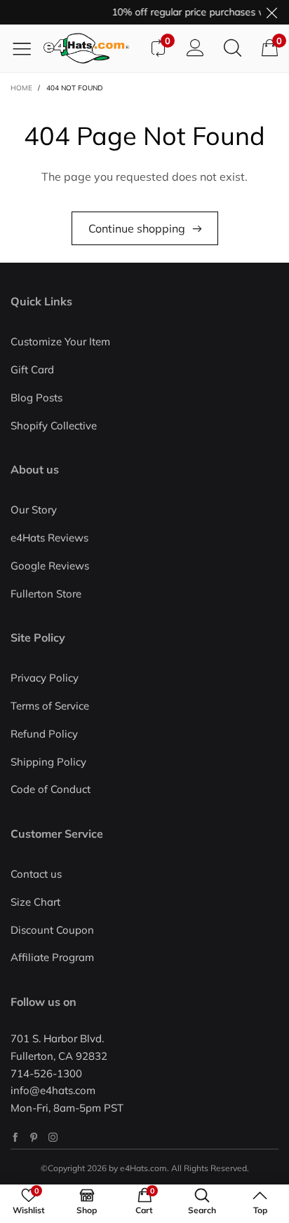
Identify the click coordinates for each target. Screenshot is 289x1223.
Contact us (36, 873)
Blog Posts (36, 397)
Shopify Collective (54, 425)
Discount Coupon (52, 930)
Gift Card (32, 369)
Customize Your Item (60, 341)
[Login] (195, 48)
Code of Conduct (50, 789)
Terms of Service (50, 705)
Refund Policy (44, 733)
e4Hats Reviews (49, 537)
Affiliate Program (52, 957)
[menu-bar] (27, 48)
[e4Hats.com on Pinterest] (34, 1137)
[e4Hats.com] (91, 48)
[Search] (232, 48)
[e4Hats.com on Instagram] (53, 1137)
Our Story (34, 509)
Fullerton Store (46, 593)
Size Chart (35, 901)
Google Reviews (50, 565)
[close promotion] (271, 12)
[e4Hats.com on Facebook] (15, 1137)
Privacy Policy (45, 677)
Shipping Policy (48, 761)
